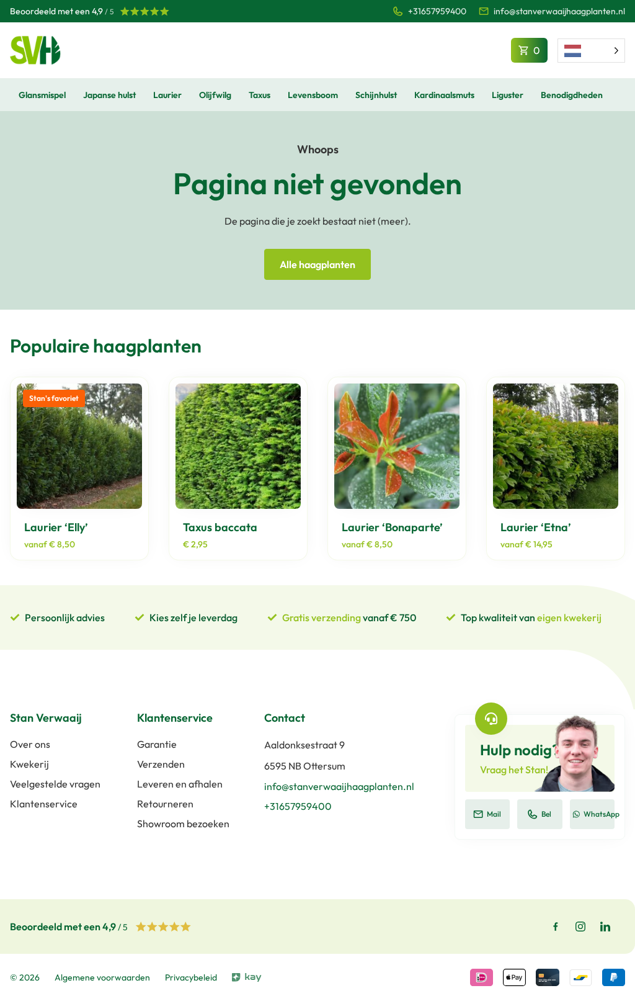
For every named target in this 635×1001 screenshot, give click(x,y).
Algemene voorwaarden (102, 977)
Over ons (30, 744)
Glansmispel (42, 95)
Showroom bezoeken (183, 823)
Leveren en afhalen (180, 784)
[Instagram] (580, 926)
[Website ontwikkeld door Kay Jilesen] (247, 977)
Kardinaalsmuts (444, 95)
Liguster (507, 95)
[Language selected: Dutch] (591, 50)
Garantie (157, 744)
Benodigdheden (572, 95)
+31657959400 (437, 11)
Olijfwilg (215, 95)
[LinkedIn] (605, 926)
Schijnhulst (376, 95)
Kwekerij (29, 764)
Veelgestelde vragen (55, 784)
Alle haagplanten (317, 264)
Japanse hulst (109, 95)
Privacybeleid (191, 977)
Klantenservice (44, 803)
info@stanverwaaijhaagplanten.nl (559, 11)
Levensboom (313, 95)
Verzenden (161, 764)
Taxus (259, 95)
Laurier (167, 95)
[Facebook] (556, 926)
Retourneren (165, 803)
